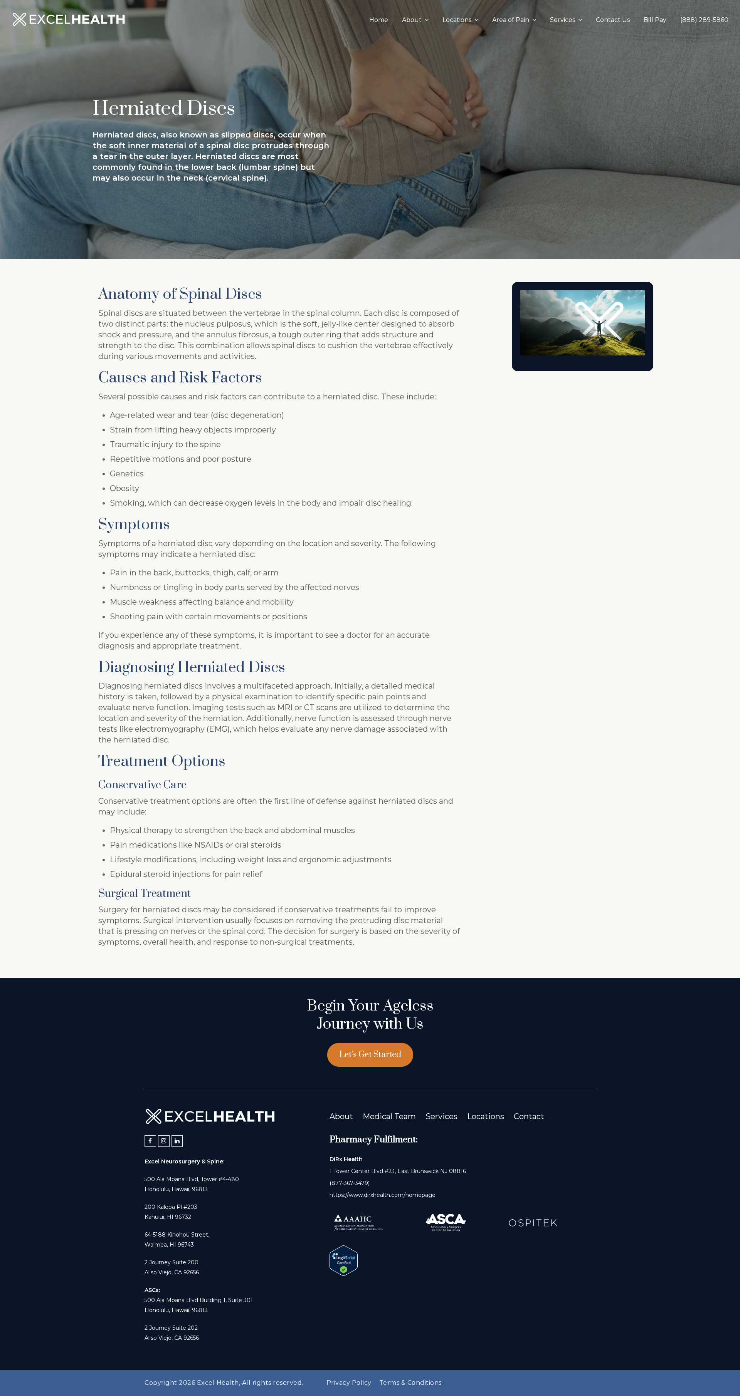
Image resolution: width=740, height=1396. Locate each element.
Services (441, 1116)
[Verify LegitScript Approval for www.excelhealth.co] (344, 1273)
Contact (529, 1116)
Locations (485, 1116)
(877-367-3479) (350, 1183)
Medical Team (389, 1116)
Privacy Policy (349, 1382)
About (341, 1116)
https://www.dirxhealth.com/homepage (383, 1195)
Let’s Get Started (370, 1054)
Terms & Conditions (410, 1382)
